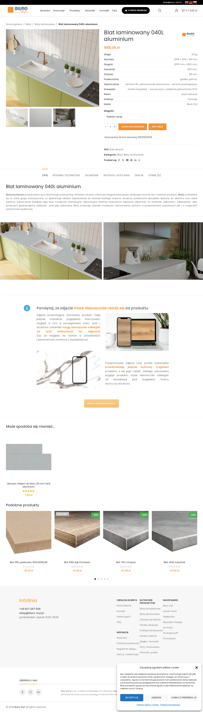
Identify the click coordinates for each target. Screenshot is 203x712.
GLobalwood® (170, 633)
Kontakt (121, 611)
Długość (109, 110)
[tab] (45, 174)
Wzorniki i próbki (148, 652)
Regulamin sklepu (126, 649)
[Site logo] (18, 10)
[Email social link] (127, 160)
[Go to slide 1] (95, 579)
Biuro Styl (20, 707)
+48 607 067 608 (30, 609)
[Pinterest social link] (131, 160)
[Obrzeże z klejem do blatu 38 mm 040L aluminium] (28, 456)
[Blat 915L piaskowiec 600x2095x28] (28, 535)
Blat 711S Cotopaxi (126, 562)
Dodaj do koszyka (133, 126)
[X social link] (123, 160)
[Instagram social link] (30, 692)
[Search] (160, 10)
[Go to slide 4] (105, 579)
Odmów (156, 697)
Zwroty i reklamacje (127, 654)
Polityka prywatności (170, 704)
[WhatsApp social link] (139, 160)
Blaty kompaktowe (150, 608)
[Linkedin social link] (135, 160)
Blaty (28, 24)
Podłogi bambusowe (151, 630)
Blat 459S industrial (174, 562)
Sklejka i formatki (149, 641)
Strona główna (14, 24)
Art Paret (168, 627)
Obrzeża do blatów (150, 619)
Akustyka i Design (172, 622)
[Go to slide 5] (108, 579)
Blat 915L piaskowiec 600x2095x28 (28, 562)
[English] (187, 2)
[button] (196, 667)
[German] (191, 2)
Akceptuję (131, 697)
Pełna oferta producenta (102, 403)
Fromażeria (169, 638)
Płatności (122, 637)
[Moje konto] (176, 10)
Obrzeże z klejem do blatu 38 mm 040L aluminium (29, 485)
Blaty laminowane (45, 24)
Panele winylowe (149, 625)
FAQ (119, 622)
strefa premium (137, 10)
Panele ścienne (148, 636)
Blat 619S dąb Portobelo (77, 562)
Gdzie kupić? (124, 616)
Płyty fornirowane (149, 647)
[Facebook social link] (119, 160)
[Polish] (195, 2)
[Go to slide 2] (98, 579)
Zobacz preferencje (183, 697)
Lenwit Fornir (170, 611)
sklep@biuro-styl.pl (172, 2)
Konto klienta (124, 605)
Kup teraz (157, 126)
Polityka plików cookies (148, 704)
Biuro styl (168, 605)
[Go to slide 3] (101, 579)
